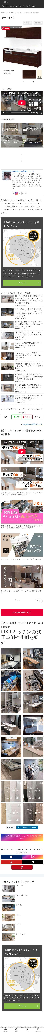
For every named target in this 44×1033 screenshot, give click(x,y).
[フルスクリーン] (41, 113)
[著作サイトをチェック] (13, 193)
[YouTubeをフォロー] (19, 193)
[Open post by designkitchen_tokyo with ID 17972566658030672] (11, 680)
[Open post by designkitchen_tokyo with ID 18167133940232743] (11, 791)
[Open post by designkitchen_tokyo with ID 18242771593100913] (11, 769)
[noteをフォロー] (22, 193)
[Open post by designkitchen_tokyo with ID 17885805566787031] (33, 702)
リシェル (38, 22)
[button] (38, 417)
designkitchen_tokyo (9, 650)
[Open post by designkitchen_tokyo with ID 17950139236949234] (33, 725)
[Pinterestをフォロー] (26, 193)
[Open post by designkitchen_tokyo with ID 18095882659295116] (33, 813)
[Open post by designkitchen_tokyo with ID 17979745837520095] (11, 747)
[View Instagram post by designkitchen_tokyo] (19, 667)
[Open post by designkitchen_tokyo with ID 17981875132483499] (11, 813)
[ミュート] (37, 113)
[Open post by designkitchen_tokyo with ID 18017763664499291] (33, 680)
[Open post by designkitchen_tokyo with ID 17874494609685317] (33, 791)
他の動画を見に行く (22, 612)
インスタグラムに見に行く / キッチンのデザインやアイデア (22, 837)
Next (38, 601)
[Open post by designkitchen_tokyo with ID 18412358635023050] (11, 658)
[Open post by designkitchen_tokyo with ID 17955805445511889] (33, 658)
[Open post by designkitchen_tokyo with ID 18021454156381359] (33, 769)
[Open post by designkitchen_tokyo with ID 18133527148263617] (33, 747)
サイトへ (22, 283)
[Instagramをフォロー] (16, 193)
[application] (22, 103)
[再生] (3, 113)
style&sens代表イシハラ (23, 171)
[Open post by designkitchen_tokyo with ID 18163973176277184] (11, 702)
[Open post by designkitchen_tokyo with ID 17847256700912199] (11, 725)
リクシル (27, 22)
